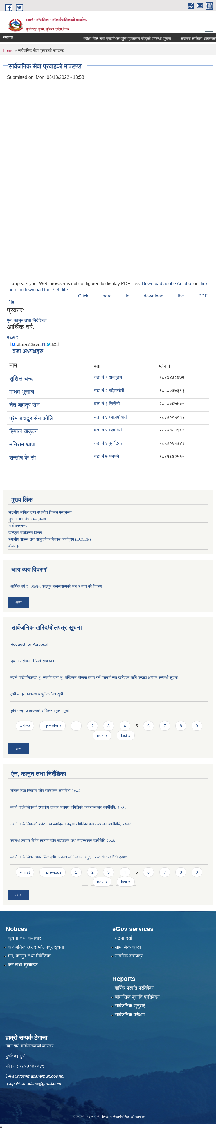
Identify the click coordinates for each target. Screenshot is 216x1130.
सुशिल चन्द (21, 378)
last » (125, 735)
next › (102, 735)
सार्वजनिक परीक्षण (130, 1014)
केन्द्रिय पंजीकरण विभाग (25, 533)
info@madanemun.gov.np (39, 1076)
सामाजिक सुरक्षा (128, 947)
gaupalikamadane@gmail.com (33, 1083)
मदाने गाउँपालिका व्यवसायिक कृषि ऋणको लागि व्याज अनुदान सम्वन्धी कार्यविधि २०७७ (69, 857)
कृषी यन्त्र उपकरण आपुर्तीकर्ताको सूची (36, 694)
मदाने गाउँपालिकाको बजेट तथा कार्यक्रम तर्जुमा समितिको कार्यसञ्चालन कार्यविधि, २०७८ (70, 824)
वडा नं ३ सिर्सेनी (107, 403)
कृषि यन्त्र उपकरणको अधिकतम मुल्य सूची (39, 710)
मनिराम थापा (22, 444)
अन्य (18, 602)
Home (8, 50)
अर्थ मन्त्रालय (18, 526)
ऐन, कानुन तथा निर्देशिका (27, 320)
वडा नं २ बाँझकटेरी (109, 390)
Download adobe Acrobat (168, 283)
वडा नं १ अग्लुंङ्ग (108, 377)
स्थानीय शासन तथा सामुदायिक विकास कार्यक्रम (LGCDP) (49, 539)
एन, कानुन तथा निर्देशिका (29, 956)
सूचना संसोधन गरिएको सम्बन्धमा (32, 661)
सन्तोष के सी (22, 457)
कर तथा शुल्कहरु (23, 964)
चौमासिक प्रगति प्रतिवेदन (137, 997)
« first (25, 726)
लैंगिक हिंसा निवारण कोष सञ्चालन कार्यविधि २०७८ (45, 790)
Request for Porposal (29, 644)
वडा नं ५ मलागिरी (108, 430)
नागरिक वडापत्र (129, 956)
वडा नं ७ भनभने (106, 456)
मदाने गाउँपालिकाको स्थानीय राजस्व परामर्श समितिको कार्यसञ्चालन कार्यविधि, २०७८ (68, 807)
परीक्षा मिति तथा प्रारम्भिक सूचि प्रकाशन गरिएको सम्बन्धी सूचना (117, 38)
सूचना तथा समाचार (24, 938)
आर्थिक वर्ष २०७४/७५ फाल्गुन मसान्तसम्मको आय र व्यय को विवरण (56, 586)
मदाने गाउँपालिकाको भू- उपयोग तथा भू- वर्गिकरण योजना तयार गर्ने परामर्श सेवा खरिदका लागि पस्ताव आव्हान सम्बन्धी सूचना (94, 677)
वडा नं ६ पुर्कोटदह (108, 443)
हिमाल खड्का (23, 431)
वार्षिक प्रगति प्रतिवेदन (134, 988)
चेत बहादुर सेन (24, 405)
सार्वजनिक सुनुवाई (130, 1005)
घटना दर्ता (123, 938)
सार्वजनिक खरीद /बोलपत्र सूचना (36, 947)
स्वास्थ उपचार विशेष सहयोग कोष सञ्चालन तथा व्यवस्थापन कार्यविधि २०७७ (62, 840)
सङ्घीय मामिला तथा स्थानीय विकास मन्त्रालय (40, 512)
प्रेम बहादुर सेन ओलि (31, 418)
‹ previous (52, 726)
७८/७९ (12, 337)
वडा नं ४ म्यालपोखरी (110, 417)
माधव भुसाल (21, 391)
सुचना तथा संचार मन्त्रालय (27, 519)
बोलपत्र (14, 546)
